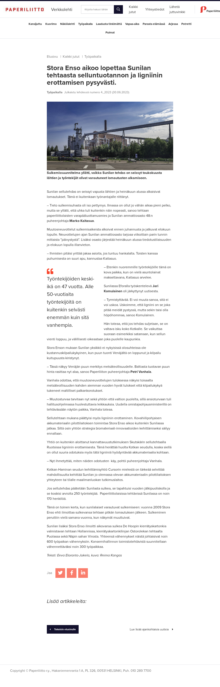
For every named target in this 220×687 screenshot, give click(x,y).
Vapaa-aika (132, 24)
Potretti (186, 24)
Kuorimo (51, 24)
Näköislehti (67, 24)
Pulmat (110, 32)
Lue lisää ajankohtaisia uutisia (149, 629)
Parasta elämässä (154, 24)
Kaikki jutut (71, 56)
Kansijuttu (35, 24)
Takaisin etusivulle (65, 629)
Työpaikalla (85, 24)
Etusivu (52, 56)
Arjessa (173, 24)
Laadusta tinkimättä (109, 24)
